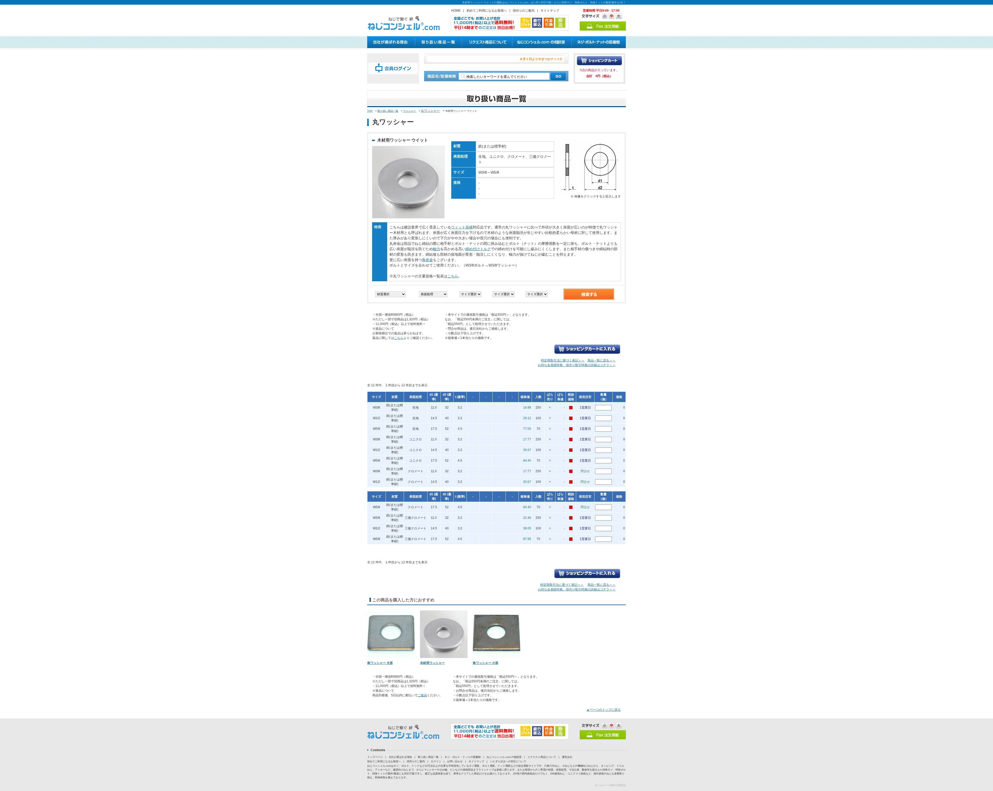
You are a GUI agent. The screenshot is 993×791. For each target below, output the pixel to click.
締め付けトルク (478, 249)
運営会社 (567, 757)
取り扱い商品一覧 (388, 110)
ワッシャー (409, 110)
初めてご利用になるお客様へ (487, 10)
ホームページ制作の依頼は (610, 785)
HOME (456, 10)
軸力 (436, 249)
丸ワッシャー (430, 111)
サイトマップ (549, 10)
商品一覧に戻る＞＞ (601, 360)
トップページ (375, 757)
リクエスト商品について (542, 757)
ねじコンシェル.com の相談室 (504, 757)
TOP (370, 110)
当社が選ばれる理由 (400, 757)
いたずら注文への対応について (508, 761)
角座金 (427, 260)
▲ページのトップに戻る (603, 710)
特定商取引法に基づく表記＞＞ (562, 360)
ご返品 (422, 695)
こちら (452, 276)
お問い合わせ (455, 761)
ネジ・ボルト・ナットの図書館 (463, 757)
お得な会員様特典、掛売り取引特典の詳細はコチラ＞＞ (576, 365)
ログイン (436, 761)
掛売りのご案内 (524, 10)
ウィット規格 (462, 227)
